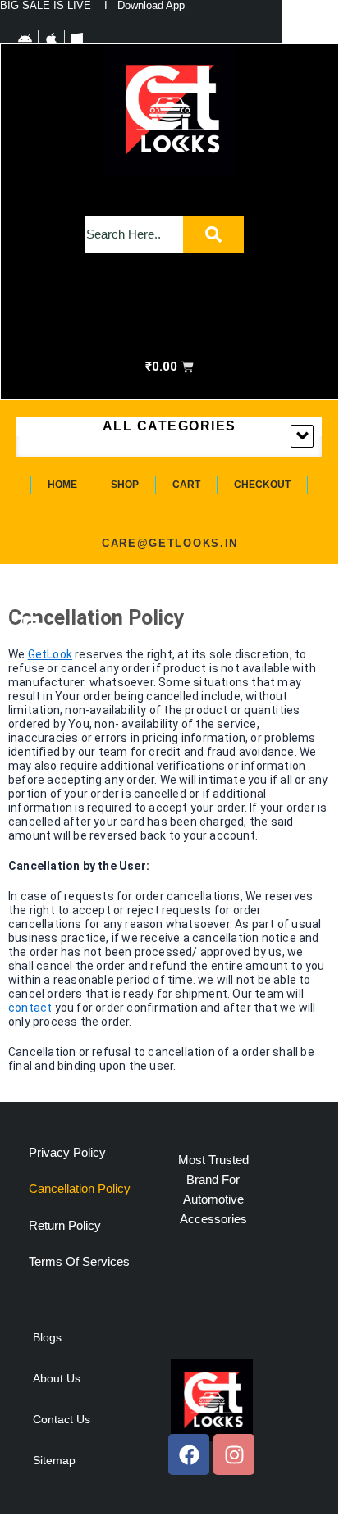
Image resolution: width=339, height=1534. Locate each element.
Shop (125, 484)
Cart (186, 484)
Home (62, 484)
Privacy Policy (67, 1152)
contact (30, 1007)
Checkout (262, 484)
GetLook (50, 654)
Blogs (47, 1337)
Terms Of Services (79, 1261)
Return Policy (65, 1225)
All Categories (169, 426)
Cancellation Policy (80, 1188)
